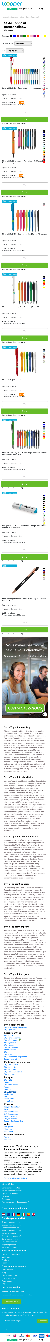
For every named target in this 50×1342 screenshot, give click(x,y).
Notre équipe (7, 1270)
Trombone (8, 1131)
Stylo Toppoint (32, 17)
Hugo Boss (8, 1101)
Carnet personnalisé (10, 1227)
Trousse (7, 1139)
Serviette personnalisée (12, 1236)
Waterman (8, 1094)
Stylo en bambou (11, 1065)
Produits (5, 1260)
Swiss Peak (9, 1098)
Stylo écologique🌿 (12, 1040)
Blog (4, 1272)
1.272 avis (37, 8)
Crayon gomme (10, 1116)
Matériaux (6, 1257)
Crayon (7, 1109)
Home (4, 17)
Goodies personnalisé (13, 1218)
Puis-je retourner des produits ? (15, 1202)
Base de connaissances (14, 1250)
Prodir (6, 1087)
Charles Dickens (11, 1084)
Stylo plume (9, 1045)
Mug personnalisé (9, 1242)
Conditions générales (11, 1188)
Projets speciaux (9, 1244)
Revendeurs (7, 1281)
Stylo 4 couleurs (11, 1047)
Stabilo (7, 1096)
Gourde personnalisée (11, 1225)
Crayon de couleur (12, 1107)
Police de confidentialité (12, 1190)
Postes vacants (8, 1278)
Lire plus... (8, 30)
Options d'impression (11, 1254)
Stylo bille (8, 1035)
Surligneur (8, 1126)
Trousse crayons (11, 1111)
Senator (7, 1089)
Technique (6, 1263)
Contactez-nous (11, 1301)
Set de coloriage (11, 1114)
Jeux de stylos (10, 1049)
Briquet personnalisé (11, 1222)
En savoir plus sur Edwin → (15, 1178)
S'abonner (42, 1321)
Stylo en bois (9, 1074)
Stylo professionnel (12, 1038)
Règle (6, 1137)
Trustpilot (25, 8)
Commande (7, 1199)
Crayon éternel (10, 1059)
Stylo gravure (10, 1029)
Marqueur (8, 1129)
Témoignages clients (11, 1275)
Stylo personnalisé (16, 17)
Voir (25, 112)
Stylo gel (8, 1054)
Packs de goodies (9, 1247)
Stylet (6, 1052)
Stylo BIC (8, 1080)
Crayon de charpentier (13, 1121)
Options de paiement (11, 1193)
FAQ (4, 1284)
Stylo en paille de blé (13, 1072)
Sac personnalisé (9, 1233)
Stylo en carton (10, 1067)
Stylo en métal (10, 1069)
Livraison (5, 1196)
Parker (7, 1082)
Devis (24, 119)
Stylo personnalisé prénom (15, 1027)
